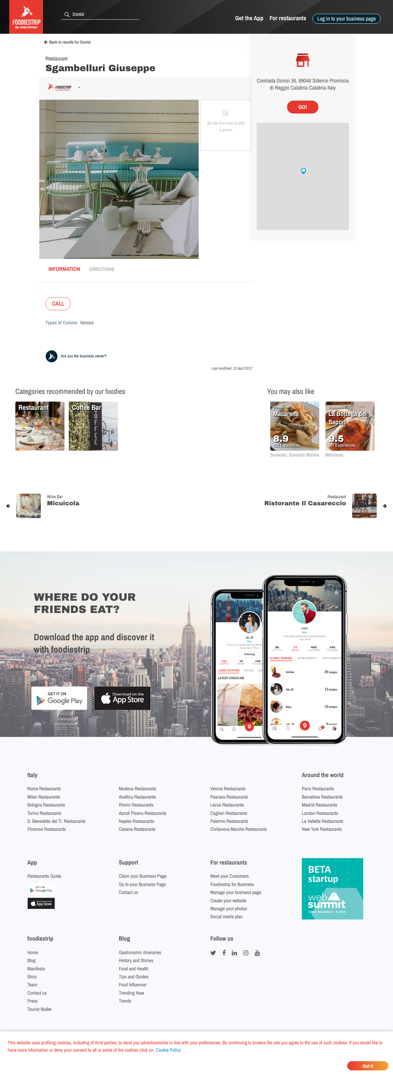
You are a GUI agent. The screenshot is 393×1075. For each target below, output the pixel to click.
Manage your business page (235, 892)
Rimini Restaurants (136, 804)
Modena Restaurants (137, 788)
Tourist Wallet (39, 1009)
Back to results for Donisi (70, 42)
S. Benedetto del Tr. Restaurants (56, 821)
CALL (58, 303)
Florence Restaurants (46, 829)
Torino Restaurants (44, 813)
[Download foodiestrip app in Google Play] (59, 708)
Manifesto (36, 968)
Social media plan (226, 916)
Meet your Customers (229, 876)
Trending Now (131, 992)
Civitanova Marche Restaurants (238, 829)
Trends (125, 1000)
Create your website (228, 900)
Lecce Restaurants (227, 804)
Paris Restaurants (318, 788)
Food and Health (133, 968)
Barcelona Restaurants (322, 796)
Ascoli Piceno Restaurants (142, 813)
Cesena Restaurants (137, 829)
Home (32, 952)
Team (32, 984)
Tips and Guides (134, 976)
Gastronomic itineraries (140, 952)
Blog (31, 960)
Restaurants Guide (44, 876)
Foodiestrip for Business (232, 884)
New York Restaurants (322, 829)
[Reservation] (41, 893)
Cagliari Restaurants (228, 813)
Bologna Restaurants (46, 804)
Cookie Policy (168, 1049)
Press (32, 1000)
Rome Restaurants (44, 788)
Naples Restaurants (136, 821)
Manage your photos (228, 908)
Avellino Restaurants (137, 796)
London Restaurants (320, 813)
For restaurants (288, 18)
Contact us (128, 892)
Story (32, 976)
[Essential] (41, 907)
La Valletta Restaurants (322, 821)
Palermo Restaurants (229, 821)
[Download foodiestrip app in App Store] (122, 709)
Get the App (249, 18)
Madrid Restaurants (319, 804)
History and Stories (136, 960)
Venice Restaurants (228, 788)
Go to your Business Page (142, 884)
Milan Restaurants (43, 796)
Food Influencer (133, 984)
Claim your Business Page (142, 876)
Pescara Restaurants (229, 796)
